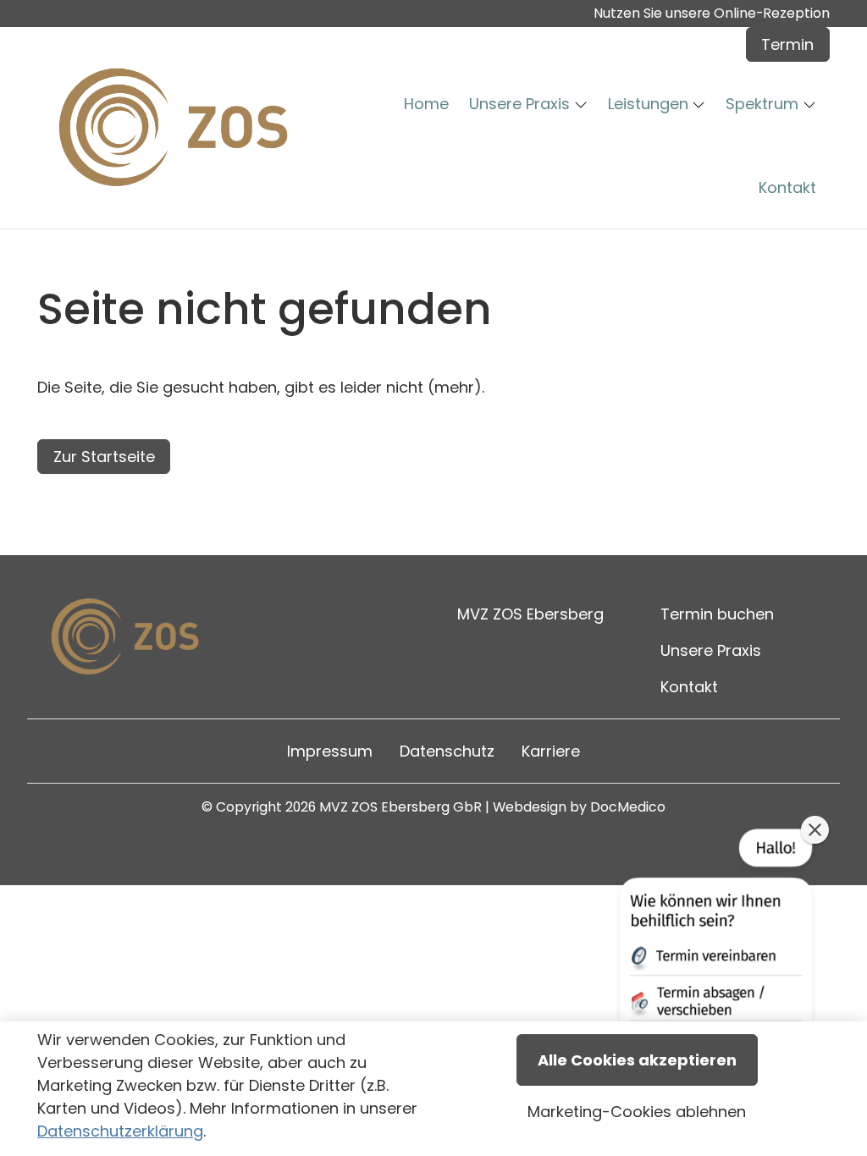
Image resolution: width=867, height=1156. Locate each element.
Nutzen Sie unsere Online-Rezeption (712, 13)
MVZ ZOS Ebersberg (530, 614)
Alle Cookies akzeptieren (637, 1060)
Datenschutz (447, 751)
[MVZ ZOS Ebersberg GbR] (179, 127)
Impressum (330, 751)
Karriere (551, 751)
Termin (787, 44)
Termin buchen (717, 614)
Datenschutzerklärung (120, 1131)
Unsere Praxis (710, 650)
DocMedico (627, 807)
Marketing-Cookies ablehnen (636, 1111)
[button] (430, 104)
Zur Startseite (104, 456)
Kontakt (689, 686)
